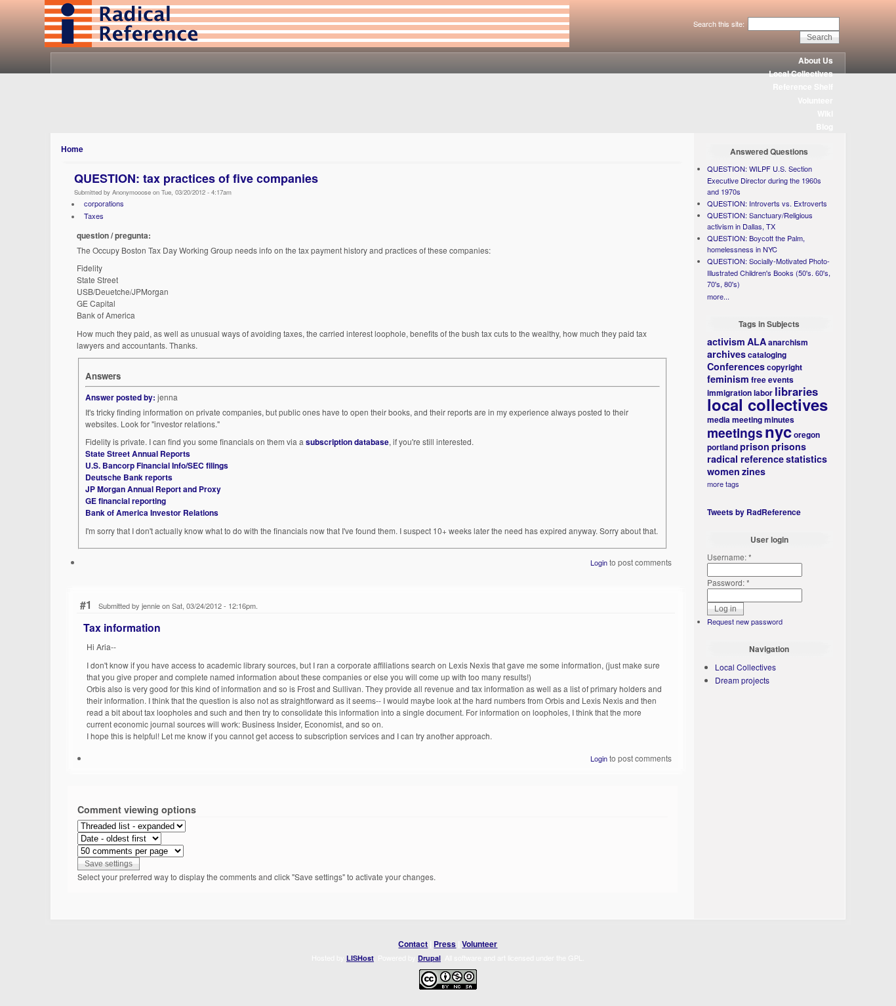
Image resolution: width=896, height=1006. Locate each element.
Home (72, 149)
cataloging (767, 354)
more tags (723, 483)
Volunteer (815, 100)
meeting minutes (763, 419)
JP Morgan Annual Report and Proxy (153, 489)
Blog (824, 126)
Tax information (122, 627)
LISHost (360, 958)
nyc (778, 431)
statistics (806, 458)
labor (763, 392)
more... (718, 296)
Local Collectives (801, 73)
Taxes (94, 215)
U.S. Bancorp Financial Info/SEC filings (156, 465)
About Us (815, 60)
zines (753, 471)
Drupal (429, 958)
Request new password (745, 621)
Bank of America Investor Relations (151, 512)
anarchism (788, 342)
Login (598, 562)
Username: (729, 556)
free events (772, 379)
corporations (104, 203)
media (718, 419)
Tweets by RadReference (754, 512)
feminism (728, 378)
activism (726, 341)
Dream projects (742, 680)
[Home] (307, 44)
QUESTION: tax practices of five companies (196, 178)
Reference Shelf (803, 86)
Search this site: (719, 23)
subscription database (347, 442)
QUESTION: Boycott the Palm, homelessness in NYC (756, 244)
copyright (784, 367)
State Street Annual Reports (137, 453)
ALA (756, 341)
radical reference (745, 458)
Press (445, 944)
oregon (807, 434)
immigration (729, 392)
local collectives (767, 404)
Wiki (825, 113)
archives (726, 353)
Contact (413, 944)
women (723, 471)
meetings (735, 432)
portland (722, 447)
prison (754, 446)
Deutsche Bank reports (129, 477)
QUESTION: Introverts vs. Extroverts (767, 203)
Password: (728, 582)
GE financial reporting (125, 501)
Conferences (736, 366)
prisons (788, 446)
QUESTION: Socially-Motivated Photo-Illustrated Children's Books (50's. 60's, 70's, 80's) (768, 272)
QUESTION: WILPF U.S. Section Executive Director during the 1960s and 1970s (764, 180)
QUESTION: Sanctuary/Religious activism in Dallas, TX (760, 221)
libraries (796, 391)
